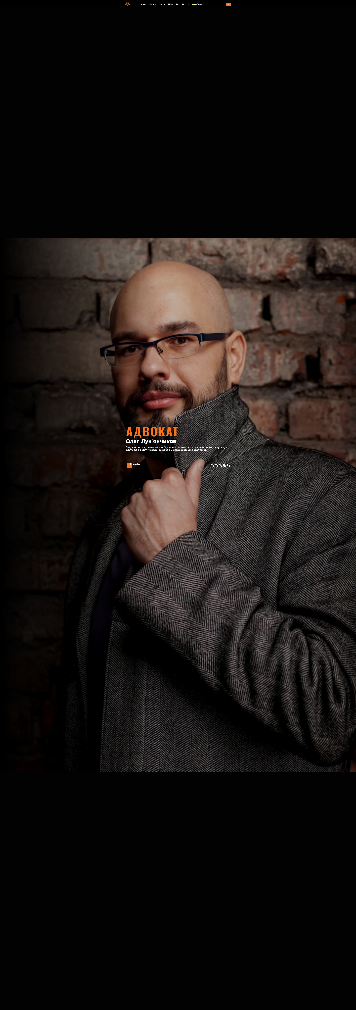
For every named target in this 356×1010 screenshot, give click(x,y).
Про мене (153, 4)
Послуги (162, 4)
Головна (143, 4)
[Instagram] (224, 465)
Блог (177, 4)
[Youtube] (216, 465)
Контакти (185, 4)
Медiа (170, 4)
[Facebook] (212, 465)
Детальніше (135, 464)
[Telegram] (220, 465)
